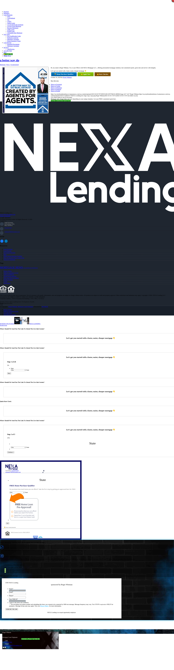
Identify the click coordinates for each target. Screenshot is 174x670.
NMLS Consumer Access (11, 273)
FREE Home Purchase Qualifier (13, 256)
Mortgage (3, 64)
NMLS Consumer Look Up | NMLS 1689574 (20, 532)
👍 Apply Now (85, 74)
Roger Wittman (67, 77)
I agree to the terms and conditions (19, 602)
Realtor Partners (8, 279)
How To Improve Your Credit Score (14, 258)
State (12, 368)
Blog (5, 254)
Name (11, 589)
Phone (11, 595)
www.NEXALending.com (7, 214)
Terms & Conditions (9, 259)
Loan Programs (8, 249)
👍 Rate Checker (102, 74)
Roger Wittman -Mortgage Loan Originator (20, 306)
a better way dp (9, 60)
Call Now (32, 8)
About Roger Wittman (10, 276)
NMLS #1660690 (5, 216)
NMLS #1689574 (9, 274)
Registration (7, 283)
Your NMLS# (13, 599)
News (8, 64)
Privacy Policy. (44, 606)
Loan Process (7, 251)
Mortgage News (11, 267)
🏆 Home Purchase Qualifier (64, 74)
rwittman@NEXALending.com (12, 231)
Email (11, 592)
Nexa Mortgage (27, 267)
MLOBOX (45, 306)
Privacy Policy (8, 271)
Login (5, 281)
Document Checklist (9, 252)
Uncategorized (14, 64)
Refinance (35, 267)
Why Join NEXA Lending (11, 278)
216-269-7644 (8, 227)
